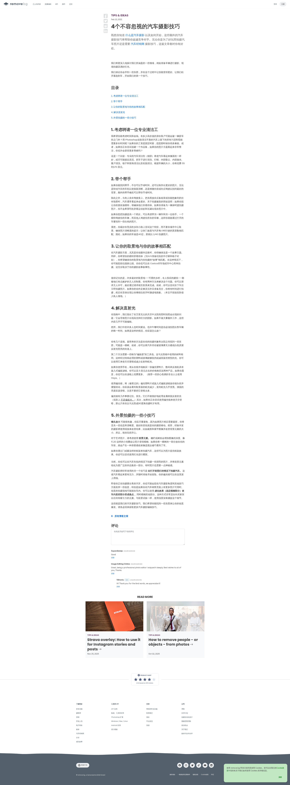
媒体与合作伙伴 (187, 733)
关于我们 (184, 729)
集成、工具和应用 (117, 713)
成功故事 (79, 742)
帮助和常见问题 (151, 709)
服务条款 (172, 774)
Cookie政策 (204, 774)
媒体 (77, 729)
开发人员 (79, 721)
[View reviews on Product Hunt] (145, 679)
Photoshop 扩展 (117, 717)
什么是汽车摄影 (134, 35)
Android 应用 (116, 725)
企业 (77, 737)
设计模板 (114, 729)
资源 (148, 725)
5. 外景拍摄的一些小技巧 (123, 117)
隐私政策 (195, 774)
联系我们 (149, 713)
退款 (148, 717)
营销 (77, 717)
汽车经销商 (137, 44)
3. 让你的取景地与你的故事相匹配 (128, 106)
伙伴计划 (184, 713)
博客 (183, 709)
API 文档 (114, 709)
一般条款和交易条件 (184, 774)
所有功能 (79, 709)
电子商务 (79, 725)
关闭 (280, 777)
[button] (37, 4)
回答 (112, 558)
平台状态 (149, 721)
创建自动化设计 (187, 717)
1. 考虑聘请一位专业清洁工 (124, 95)
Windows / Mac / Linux (119, 721)
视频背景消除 (186, 721)
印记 (212, 774)
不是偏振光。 (127, 399)
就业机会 (184, 725)
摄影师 (78, 713)
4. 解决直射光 (118, 112)
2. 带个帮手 (116, 101)
